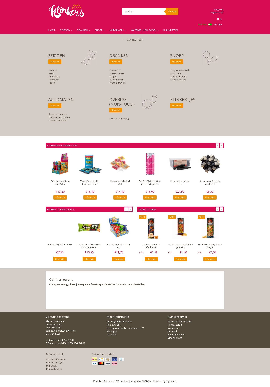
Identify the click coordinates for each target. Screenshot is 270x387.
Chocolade (175, 73)
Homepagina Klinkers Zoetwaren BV (125, 328)
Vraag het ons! (175, 337)
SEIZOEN (65, 30)
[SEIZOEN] (89, 57)
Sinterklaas (54, 76)
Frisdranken (115, 70)
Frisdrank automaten (59, 117)
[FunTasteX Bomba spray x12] (118, 227)
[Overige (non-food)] (150, 101)
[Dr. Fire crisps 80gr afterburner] (151, 227)
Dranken (83, 30)
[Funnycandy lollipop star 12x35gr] (60, 164)
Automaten (117, 30)
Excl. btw (202, 24)
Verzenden (173, 328)
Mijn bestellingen (54, 362)
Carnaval (53, 70)
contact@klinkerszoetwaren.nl (61, 330)
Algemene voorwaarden (180, 321)
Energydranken (117, 73)
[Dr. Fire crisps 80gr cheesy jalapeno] (180, 227)
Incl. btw (217, 24)
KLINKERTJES (170, 30)
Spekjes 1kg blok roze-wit (60, 244)
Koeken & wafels (179, 76)
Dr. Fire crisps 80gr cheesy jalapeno (180, 246)
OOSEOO (146, 381)
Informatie (60, 197)
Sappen (113, 76)
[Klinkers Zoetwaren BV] (66, 11)
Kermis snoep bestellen (131, 284)
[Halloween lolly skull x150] (120, 164)
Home (51, 30)
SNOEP (99, 30)
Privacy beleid (175, 324)
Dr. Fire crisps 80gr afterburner (151, 246)
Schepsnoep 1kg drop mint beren (210, 182)
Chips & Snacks (178, 79)
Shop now (54, 61)
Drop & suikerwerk (179, 70)
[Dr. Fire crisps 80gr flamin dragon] (210, 227)
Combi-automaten (58, 120)
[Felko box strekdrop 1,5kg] (180, 164)
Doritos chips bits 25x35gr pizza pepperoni (89, 246)
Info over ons (114, 324)
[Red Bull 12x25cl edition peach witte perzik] (150, 164)
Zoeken (172, 11)
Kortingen (112, 331)
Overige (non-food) (144, 30)
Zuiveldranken (117, 79)
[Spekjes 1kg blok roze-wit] (60, 227)
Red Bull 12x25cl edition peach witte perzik (150, 182)
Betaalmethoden (176, 334)
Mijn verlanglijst (54, 368)
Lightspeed (171, 381)
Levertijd (172, 331)
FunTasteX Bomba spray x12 (118, 246)
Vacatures (112, 334)
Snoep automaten (58, 114)
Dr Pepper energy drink (62, 284)
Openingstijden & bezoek (119, 321)
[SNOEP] (211, 57)
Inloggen (217, 9)
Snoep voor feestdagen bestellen (96, 284)
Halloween (54, 79)
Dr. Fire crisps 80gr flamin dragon (210, 246)
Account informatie (55, 359)
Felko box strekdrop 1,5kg (179, 182)
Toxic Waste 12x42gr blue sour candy (90, 182)
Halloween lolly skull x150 (120, 182)
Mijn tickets (52, 365)
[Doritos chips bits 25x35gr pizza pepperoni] (89, 227)
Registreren (216, 12)
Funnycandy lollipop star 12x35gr (60, 182)
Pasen (52, 82)
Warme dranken (118, 82)
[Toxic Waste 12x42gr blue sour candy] (90, 164)
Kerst (51, 73)
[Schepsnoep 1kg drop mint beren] (209, 164)
